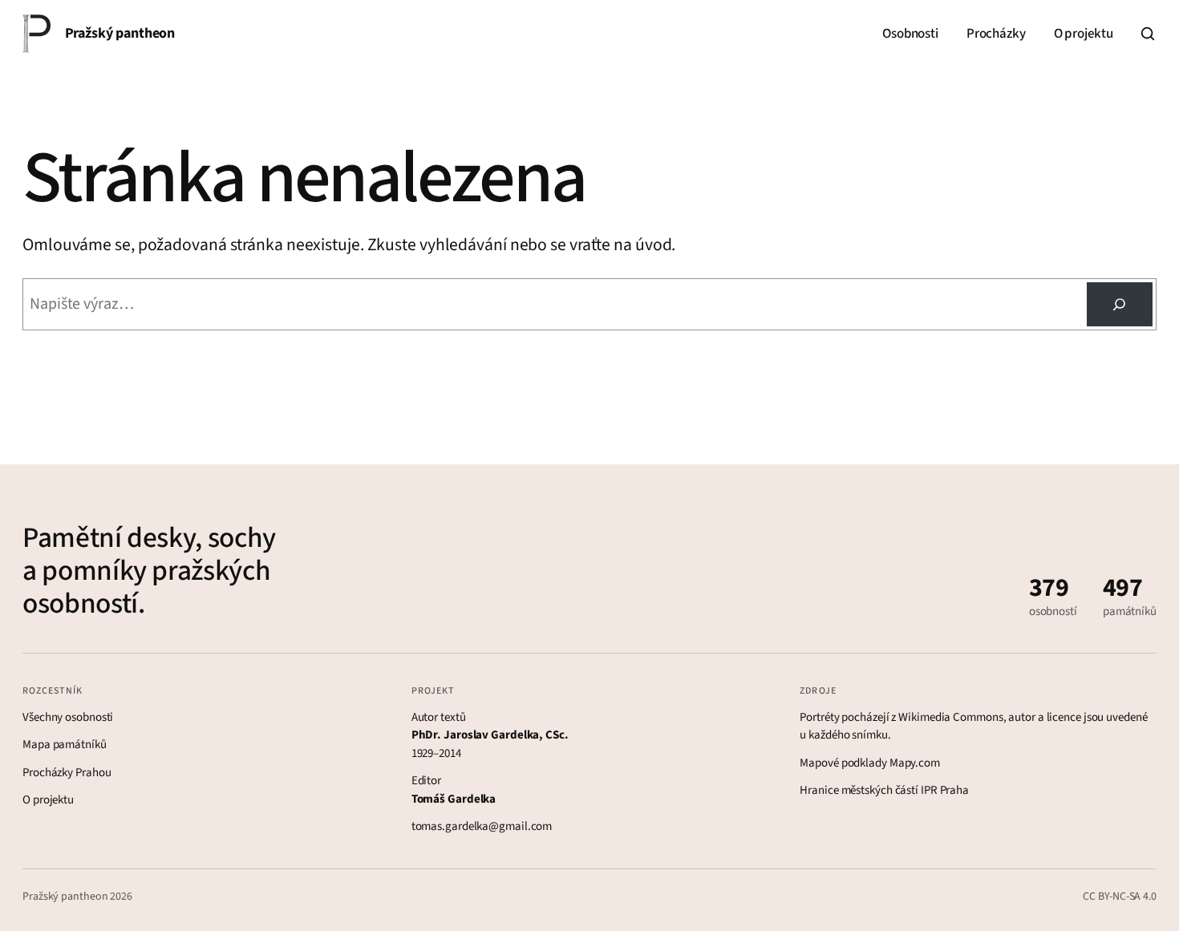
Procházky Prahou (66, 772)
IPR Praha (945, 790)
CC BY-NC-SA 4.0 (1120, 896)
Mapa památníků (64, 744)
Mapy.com (914, 763)
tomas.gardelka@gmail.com (482, 826)
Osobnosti (910, 33)
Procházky (995, 33)
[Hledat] (1148, 34)
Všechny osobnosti (67, 717)
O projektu (1083, 33)
